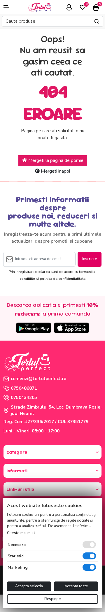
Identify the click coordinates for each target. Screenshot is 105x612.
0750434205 (24, 397)
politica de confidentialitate (62, 278)
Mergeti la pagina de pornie (55, 160)
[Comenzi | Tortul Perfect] (39, 6)
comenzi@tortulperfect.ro (38, 379)
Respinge (52, 599)
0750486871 (24, 388)
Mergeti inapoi (55, 171)
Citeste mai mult (21, 533)
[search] (97, 21)
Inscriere (89, 259)
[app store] (71, 328)
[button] (9, 7)
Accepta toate (76, 586)
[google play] (33, 328)
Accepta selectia (29, 586)
